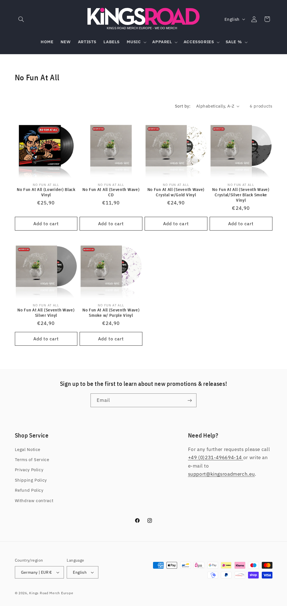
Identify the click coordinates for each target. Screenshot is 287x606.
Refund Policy (29, 490)
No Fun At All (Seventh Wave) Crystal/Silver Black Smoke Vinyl (240, 195)
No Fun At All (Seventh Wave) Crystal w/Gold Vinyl (176, 192)
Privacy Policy (29, 469)
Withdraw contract (34, 500)
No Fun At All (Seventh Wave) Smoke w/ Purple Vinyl (111, 312)
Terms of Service (32, 459)
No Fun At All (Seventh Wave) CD (111, 192)
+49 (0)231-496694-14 (215, 457)
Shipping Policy (31, 480)
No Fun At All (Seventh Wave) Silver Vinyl (46, 312)
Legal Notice (28, 449)
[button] (21, 19)
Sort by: (182, 106)
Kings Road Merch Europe (51, 593)
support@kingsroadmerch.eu (221, 474)
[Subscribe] (189, 400)
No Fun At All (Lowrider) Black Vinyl (46, 192)
